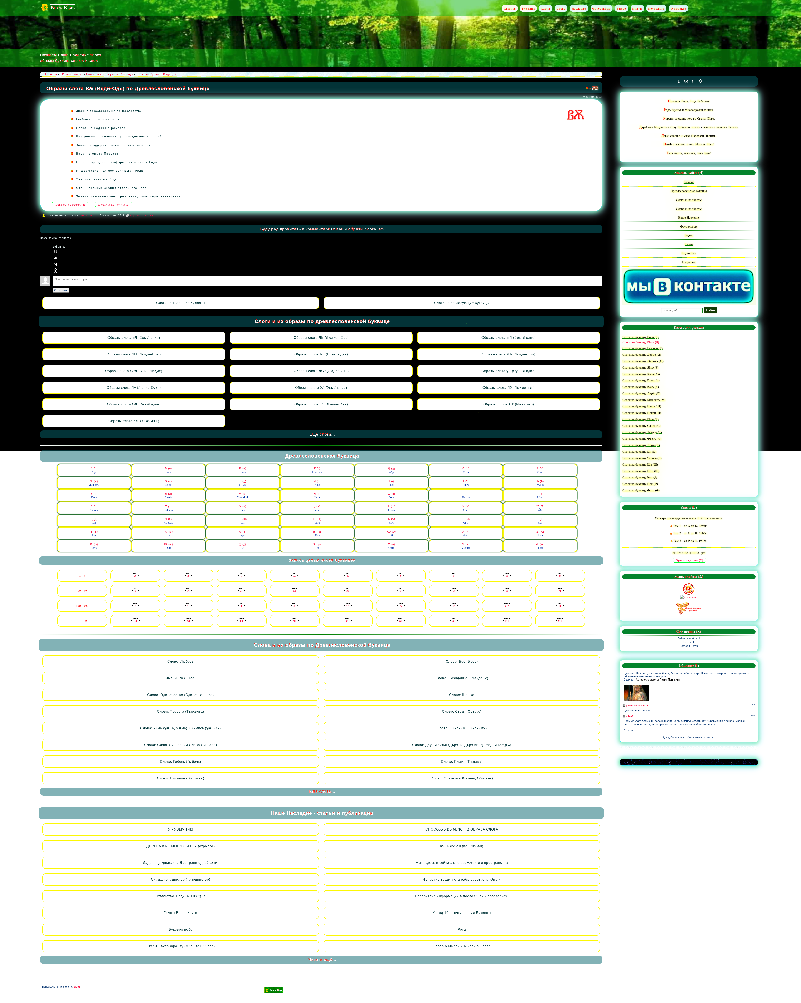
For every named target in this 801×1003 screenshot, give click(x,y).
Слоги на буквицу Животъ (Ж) (643, 361)
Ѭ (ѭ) (168, 546)
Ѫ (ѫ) (540, 533)
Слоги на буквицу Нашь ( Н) (641, 406)
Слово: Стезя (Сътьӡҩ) (461, 711)
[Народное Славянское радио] (688, 608)
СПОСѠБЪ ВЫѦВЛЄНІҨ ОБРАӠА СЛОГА (461, 829)
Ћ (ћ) (540, 483)
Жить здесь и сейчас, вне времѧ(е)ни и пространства (462, 863)
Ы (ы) (466, 520)
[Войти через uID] (56, 252)
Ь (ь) (540, 520)
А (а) (94, 470)
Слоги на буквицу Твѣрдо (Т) (642, 432)
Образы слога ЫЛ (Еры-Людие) (508, 337)
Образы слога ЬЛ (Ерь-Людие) (133, 337)
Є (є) (465, 470)
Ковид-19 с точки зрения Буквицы (462, 913)
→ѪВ (593, 88)
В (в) (242, 470)
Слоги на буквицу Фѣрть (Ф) (641, 438)
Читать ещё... (322, 959)
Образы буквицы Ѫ (113, 204)
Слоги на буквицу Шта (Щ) (640, 471)
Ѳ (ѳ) (391, 546)
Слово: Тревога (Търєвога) (180, 711)
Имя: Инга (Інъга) (180, 678)
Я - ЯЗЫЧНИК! (180, 829)
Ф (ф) (391, 508)
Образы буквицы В (70, 204)
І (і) (391, 483)
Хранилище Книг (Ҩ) (689, 560)
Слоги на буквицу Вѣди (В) (156, 74)
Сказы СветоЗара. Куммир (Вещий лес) (180, 946)
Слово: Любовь (180, 661)
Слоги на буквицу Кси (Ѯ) (639, 477)
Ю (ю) (168, 533)
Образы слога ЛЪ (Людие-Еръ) (508, 354)
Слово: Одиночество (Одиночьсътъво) (180, 695)
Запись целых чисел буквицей (322, 560)
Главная (51, 74)
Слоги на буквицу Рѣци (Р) (640, 419)
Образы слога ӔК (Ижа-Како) (508, 404)
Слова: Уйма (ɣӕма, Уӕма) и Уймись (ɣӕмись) (180, 728)
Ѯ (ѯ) (242, 546)
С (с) (94, 508)
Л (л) (168, 495)
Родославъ (87, 215)
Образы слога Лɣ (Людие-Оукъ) (134, 387)
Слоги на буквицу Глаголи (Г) (642, 348)
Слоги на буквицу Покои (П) (641, 412)
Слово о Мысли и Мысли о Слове (462, 946)
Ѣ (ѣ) (94, 533)
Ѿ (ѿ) (540, 508)
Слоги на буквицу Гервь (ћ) (641, 380)
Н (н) (317, 495)
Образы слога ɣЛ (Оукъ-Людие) (508, 371)
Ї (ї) (466, 483)
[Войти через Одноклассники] (56, 270)
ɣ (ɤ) (317, 508)
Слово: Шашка (461, 695)
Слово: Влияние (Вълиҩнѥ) (180, 778)
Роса (462, 929)
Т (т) (168, 508)
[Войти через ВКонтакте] (56, 258)
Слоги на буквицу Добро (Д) (641, 354)
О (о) (391, 495)
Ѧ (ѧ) (465, 533)
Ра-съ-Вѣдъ (62, 7)
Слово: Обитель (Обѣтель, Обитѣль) (462, 778)
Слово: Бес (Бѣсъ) (462, 661)
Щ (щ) (317, 520)
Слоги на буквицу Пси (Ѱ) (640, 484)
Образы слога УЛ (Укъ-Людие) (321, 387)
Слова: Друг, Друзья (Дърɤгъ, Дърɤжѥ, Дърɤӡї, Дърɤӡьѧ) (461, 745)
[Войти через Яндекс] (56, 264)
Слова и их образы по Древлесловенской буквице (322, 645)
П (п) (466, 495)
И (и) (317, 483)
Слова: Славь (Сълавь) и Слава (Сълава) (180, 745)
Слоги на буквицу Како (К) (640, 387)
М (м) (243, 495)
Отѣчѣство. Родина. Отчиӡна (181, 896)
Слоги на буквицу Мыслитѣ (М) (643, 400)
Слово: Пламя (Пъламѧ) (462, 761)
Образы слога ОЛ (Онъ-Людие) (134, 404)
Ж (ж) (94, 483)
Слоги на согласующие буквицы (462, 303)
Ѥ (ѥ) (317, 533)
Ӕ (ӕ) (540, 546)
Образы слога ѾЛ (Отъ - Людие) (133, 371)
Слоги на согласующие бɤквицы (109, 74)
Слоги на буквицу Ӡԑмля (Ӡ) (641, 374)
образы (135, 215)
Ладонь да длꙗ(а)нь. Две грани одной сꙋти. (180, 863)
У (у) (242, 508)
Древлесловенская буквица (322, 456)
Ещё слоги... (322, 434)
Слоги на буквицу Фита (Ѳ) (641, 490)
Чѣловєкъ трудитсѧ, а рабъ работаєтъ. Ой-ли (462, 879)
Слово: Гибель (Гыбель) (180, 761)
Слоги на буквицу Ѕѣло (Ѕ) (640, 367)
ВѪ (151, 215)
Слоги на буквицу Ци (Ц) (639, 451)
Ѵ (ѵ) (466, 546)
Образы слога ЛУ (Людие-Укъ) (508, 387)
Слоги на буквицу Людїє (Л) (641, 393)
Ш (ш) (243, 520)
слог (145, 215)
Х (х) (465, 508)
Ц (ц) (94, 520)
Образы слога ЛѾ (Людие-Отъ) (321, 371)
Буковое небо (181, 929)
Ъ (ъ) (391, 520)
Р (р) (540, 495)
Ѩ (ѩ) (94, 546)
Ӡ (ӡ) (243, 483)
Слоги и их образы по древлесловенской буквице (322, 321)
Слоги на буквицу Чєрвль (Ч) (642, 458)
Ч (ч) (168, 520)
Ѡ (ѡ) (391, 533)
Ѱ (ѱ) (317, 546)
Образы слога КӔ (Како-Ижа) (133, 421)
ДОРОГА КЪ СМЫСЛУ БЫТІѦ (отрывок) (180, 846)
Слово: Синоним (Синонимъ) (462, 728)
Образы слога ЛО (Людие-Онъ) (321, 404)
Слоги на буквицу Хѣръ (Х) (641, 445)
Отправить (61, 290)
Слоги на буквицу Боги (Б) (640, 337)
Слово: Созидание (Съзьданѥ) (461, 678)
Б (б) (168, 470)
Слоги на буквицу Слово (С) (641, 425)
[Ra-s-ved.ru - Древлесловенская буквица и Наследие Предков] (273, 990)
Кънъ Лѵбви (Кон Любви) (461, 846)
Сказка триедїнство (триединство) (180, 879)
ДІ (294, 620)
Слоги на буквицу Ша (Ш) (640, 464)
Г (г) (317, 470)
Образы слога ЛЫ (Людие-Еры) (134, 354)
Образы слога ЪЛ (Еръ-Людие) (321, 354)
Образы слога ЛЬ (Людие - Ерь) (321, 337)
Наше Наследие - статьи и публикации (322, 813)
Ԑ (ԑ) (540, 470)
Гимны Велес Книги (180, 913)
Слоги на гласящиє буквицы (180, 303)
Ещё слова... (322, 791)
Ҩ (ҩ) (242, 533)
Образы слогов (71, 74)
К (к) (94, 495)
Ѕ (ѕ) (168, 483)
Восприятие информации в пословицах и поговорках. (461, 896)
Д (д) (391, 470)
